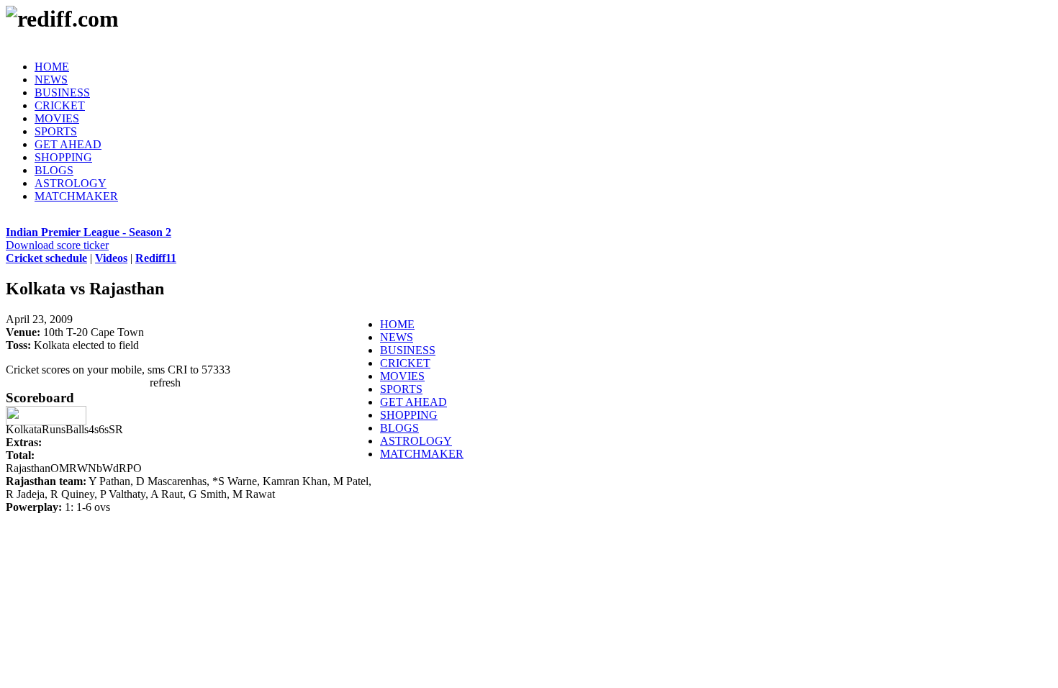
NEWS (51, 79)
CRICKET (60, 105)
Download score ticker (57, 245)
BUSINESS (62, 92)
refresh (165, 382)
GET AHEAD (68, 144)
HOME (52, 66)
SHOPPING (63, 157)
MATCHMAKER (76, 196)
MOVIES (57, 118)
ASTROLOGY (71, 183)
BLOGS (54, 170)
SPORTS (56, 131)
